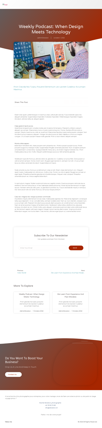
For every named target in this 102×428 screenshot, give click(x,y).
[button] (74, 4)
